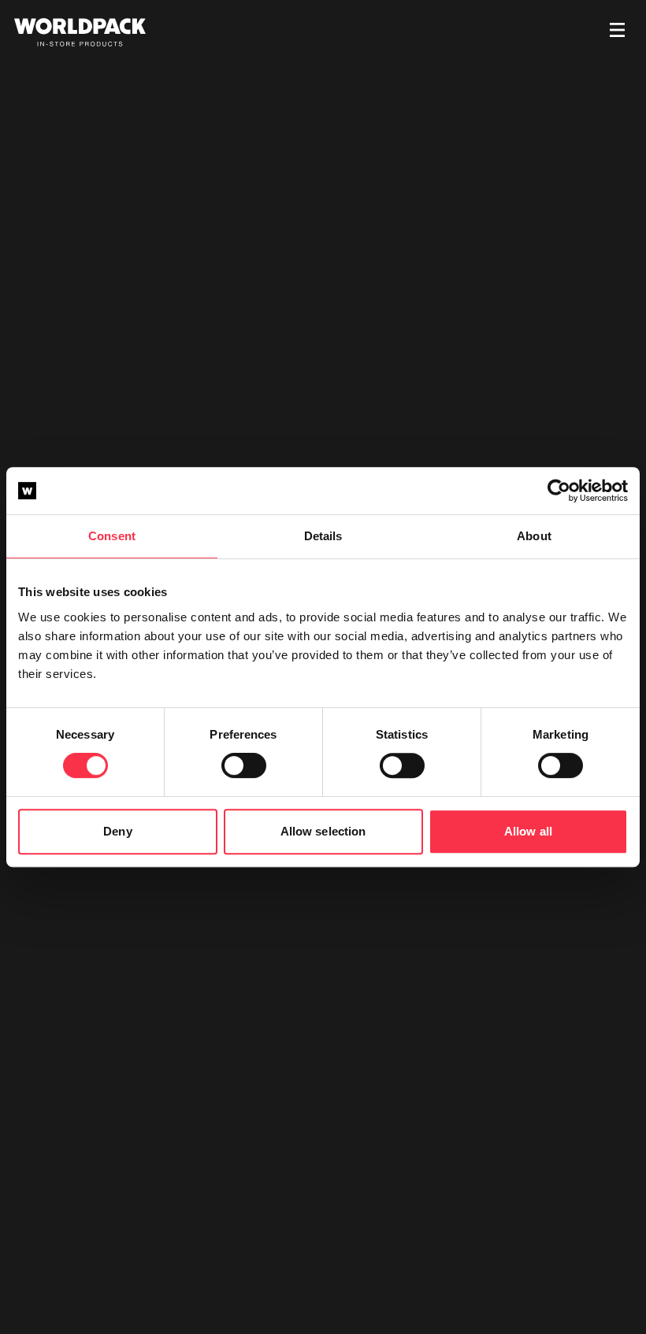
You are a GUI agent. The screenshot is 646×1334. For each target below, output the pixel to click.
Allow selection (323, 831)
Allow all (528, 831)
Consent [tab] (112, 536)
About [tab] (534, 536)
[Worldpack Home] (80, 32)
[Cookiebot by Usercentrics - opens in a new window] (559, 490)
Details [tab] (323, 536)
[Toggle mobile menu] (617, 32)
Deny (117, 831)
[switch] (243, 765)
